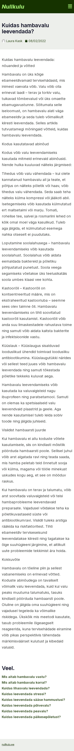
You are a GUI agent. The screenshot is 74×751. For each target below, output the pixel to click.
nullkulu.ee (8, 744)
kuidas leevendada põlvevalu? (26, 705)
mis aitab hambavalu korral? (24, 682)
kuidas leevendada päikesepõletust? (31, 717)
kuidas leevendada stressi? (24, 694)
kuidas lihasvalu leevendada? (26, 688)
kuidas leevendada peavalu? (25, 711)
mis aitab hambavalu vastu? (24, 677)
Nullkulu (13, 6)
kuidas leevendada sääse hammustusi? (33, 700)
